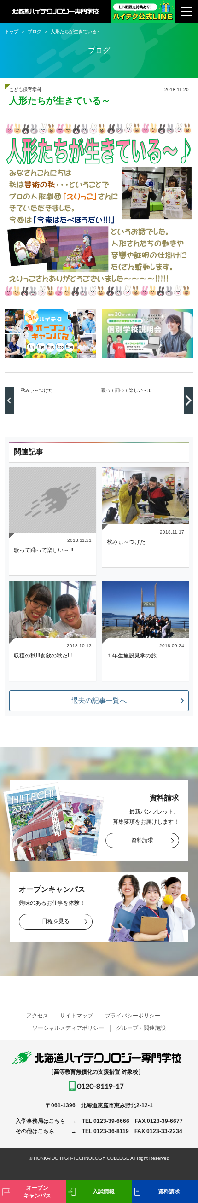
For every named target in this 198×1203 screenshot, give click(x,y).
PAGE (176, 1161)
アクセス (37, 1015)
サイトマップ (76, 1015)
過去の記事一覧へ (99, 700)
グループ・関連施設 (141, 1028)
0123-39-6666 (111, 1121)
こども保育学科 (25, 89)
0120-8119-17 (100, 1086)
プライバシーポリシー (132, 1015)
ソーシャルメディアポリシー (68, 1028)
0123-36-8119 (111, 1131)
